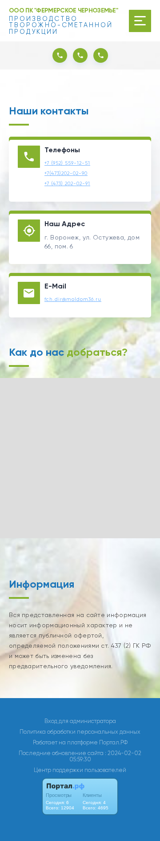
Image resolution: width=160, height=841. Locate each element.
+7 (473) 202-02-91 (67, 184)
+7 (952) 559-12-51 (67, 163)
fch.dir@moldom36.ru (72, 299)
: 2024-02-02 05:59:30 (105, 756)
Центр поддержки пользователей (80, 770)
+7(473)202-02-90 (66, 173)
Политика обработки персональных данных (80, 731)
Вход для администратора (80, 721)
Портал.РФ (113, 742)
